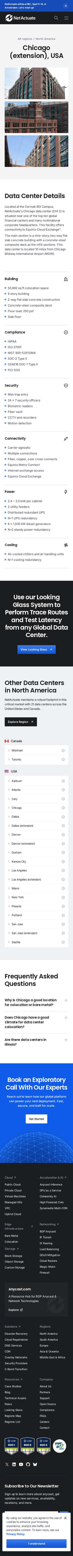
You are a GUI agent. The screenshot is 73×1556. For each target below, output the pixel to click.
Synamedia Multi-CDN (54, 1208)
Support (45, 1398)
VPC (7, 1208)
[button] (64, 18)
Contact (44, 1427)
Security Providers (16, 1363)
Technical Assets (15, 1398)
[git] (28, 1464)
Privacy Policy (15, 1534)
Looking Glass (13, 1410)
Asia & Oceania (49, 1351)
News (8, 1404)
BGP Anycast (48, 1231)
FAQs (43, 1415)
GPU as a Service (50, 1190)
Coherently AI (48, 1196)
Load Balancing (49, 1249)
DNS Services (13, 1345)
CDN (8, 1351)
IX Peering (46, 1243)
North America (49, 1333)
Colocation (11, 1241)
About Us (45, 1386)
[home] (18, 18)
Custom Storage (15, 1267)
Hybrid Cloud (13, 1214)
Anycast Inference (51, 1184)
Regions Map (13, 1415)
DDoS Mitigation (50, 1255)
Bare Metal (11, 1235)
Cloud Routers (48, 1260)
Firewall (45, 1272)
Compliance (47, 1410)
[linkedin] (14, 1464)
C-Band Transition (16, 1369)
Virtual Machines (15, 1196)
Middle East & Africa (52, 1357)
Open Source (48, 1404)
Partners (45, 1392)
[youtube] (21, 1464)
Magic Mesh (47, 1266)
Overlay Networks (16, 1357)
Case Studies (13, 1386)
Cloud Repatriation (16, 1339)
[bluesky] (35, 1464)
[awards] (36, 1446)
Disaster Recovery (16, 1333)
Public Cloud (13, 1184)
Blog (7, 1392)
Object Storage (14, 1261)
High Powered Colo (52, 1202)
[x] (7, 1464)
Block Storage (13, 1255)
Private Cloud (13, 1190)
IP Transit (45, 1237)
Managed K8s (13, 1202)
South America (49, 1339)
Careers (44, 1421)
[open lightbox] (36, 83)
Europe (44, 1345)
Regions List (12, 1421)
